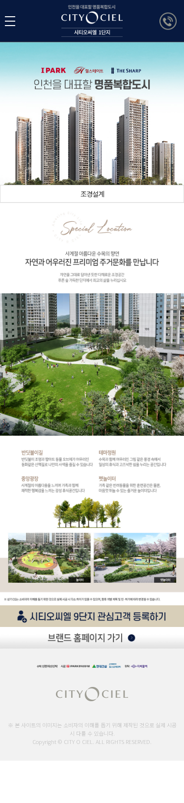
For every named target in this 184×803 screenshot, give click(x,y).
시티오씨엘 (92, 21)
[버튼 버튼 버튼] (10, 21)
